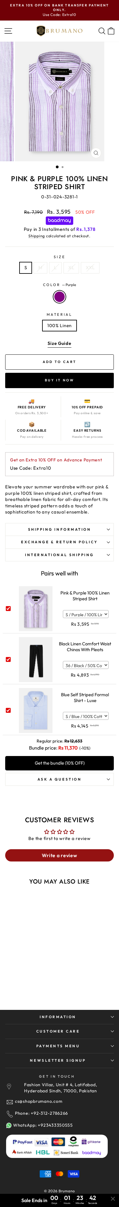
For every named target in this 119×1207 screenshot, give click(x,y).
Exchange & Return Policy (59, 542)
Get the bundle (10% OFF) (60, 763)
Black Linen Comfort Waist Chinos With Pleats (85, 646)
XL (71, 267)
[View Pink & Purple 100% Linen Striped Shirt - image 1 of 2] (32, 930)
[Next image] (53, 930)
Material (59, 314)
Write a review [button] (59, 855)
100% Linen (59, 325)
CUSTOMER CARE (58, 1031)
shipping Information (59, 529)
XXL (90, 267)
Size (59, 256)
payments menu (58, 1046)
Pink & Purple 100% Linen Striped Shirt (85, 596)
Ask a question (59, 779)
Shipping (36, 235)
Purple (59, 297)
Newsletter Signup (58, 1060)
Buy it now (59, 380)
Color (59, 284)
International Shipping (59, 554)
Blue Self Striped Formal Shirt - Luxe (85, 697)
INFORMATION (58, 1016)
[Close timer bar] (112, 1198)
